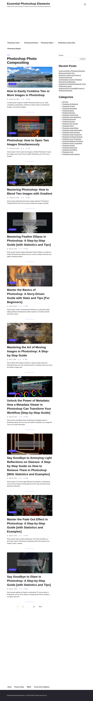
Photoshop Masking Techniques (72, 141)
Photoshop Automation (69, 108)
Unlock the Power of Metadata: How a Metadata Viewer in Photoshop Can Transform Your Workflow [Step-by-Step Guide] (29, 406)
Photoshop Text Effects (69, 150)
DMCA (29, 687)
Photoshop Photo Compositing (72, 143)
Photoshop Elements (69, 119)
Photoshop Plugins (14, 48)
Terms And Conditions (41, 687)
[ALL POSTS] (29, 86)
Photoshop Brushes (31, 43)
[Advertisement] (46, 24)
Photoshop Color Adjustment (71, 117)
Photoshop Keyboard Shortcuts (72, 137)
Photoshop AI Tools (68, 106)
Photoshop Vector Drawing (71, 154)
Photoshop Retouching (69, 148)
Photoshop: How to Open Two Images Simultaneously (28, 142)
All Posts (65, 102)
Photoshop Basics (68, 110)
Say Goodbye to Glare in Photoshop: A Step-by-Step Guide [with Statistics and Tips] (29, 581)
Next (40, 606)
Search (61, 55)
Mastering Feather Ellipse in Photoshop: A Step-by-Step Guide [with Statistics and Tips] (29, 240)
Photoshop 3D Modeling (70, 104)
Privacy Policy (19, 687)
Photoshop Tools (13, 43)
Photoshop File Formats (70, 124)
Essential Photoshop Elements (28, 3)
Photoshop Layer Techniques (71, 139)
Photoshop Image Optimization (72, 130)
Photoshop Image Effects (70, 128)
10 (34, 606)
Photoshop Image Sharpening (72, 134)
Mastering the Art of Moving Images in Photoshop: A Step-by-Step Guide (28, 351)
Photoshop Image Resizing (71, 132)
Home (9, 687)
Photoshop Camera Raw (66, 43)
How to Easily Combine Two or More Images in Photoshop (28, 93)
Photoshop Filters (47, 43)
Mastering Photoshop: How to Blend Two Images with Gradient (29, 191)
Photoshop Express (68, 121)
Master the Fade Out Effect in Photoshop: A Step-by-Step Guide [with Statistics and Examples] (27, 525)
